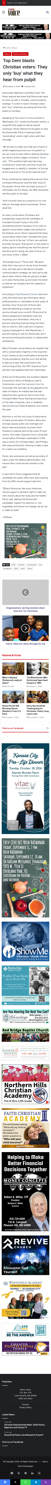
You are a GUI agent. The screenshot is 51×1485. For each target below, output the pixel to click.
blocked (11, 405)
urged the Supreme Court (28, 384)
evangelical (7, 569)
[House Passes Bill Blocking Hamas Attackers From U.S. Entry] (13, 697)
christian (21, 565)
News (14, 48)
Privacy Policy (25, 1407)
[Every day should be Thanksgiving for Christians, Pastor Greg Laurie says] (38, 697)
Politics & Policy (20, 54)
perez (23, 569)
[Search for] (47, 13)
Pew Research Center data (29, 294)
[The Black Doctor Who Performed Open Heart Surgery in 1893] (38, 668)
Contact (25, 1404)
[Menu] (3, 13)
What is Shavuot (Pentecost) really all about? (12, 680)
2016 (13, 565)
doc (40, 565)
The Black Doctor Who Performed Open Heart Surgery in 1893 (37, 680)
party (16, 569)
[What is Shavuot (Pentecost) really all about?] (13, 668)
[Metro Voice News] (13, 12)
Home (7, 48)
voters (29, 569)
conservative (31, 565)
